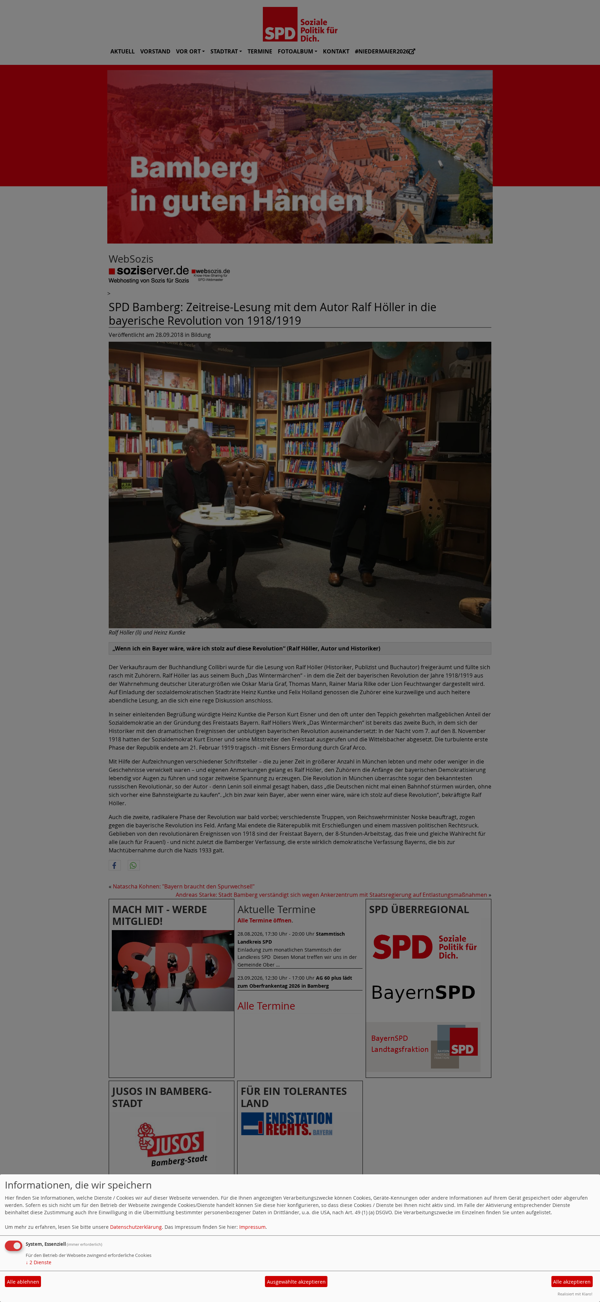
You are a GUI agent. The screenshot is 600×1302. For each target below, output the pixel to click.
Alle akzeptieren (572, 1281)
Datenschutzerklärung (136, 1227)
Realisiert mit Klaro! (575, 1293)
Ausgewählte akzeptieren (296, 1281)
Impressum (252, 1227)
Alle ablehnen (23, 1281)
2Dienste (38, 1262)
